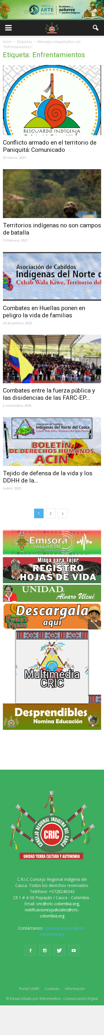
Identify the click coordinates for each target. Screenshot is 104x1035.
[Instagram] (45, 950)
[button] (96, 28)
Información (75, 988)
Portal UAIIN (29, 988)
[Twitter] (59, 950)
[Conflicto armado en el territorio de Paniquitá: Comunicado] (52, 100)
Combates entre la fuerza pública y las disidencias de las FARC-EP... (49, 394)
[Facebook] (30, 950)
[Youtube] (73, 950)
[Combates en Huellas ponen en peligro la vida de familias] (52, 276)
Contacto (52, 988)
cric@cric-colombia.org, (58, 903)
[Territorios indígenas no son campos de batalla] (52, 193)
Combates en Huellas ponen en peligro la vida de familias (44, 312)
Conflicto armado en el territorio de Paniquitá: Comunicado (49, 146)
